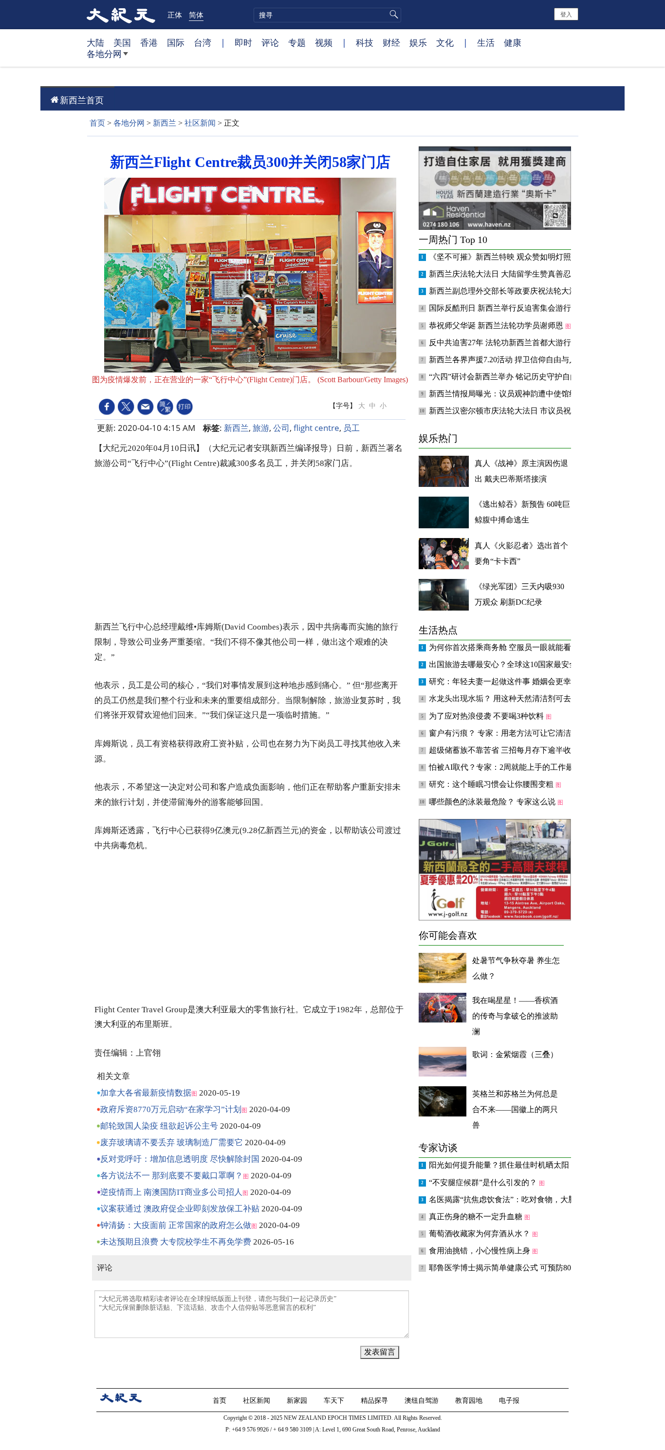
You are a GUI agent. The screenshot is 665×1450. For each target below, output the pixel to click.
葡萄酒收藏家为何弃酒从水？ (480, 1233)
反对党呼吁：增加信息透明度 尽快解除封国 (179, 1159)
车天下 (335, 1400)
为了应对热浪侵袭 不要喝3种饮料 (487, 716)
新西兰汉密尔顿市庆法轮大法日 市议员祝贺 (505, 411)
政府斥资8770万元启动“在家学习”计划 (170, 1109)
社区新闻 (200, 123)
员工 (351, 427)
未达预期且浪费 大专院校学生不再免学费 (175, 1241)
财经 (391, 42)
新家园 (298, 1400)
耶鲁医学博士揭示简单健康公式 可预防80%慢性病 (516, 1268)
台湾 (202, 42)
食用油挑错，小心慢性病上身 (480, 1250)
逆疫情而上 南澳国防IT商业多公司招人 (171, 1192)
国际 (176, 42)
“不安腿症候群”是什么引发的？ (484, 1182)
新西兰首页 (82, 100)
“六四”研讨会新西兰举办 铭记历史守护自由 (504, 376)
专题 (297, 42)
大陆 (95, 42)
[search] (327, 15)
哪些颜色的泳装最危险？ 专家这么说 (493, 802)
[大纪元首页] (121, 14)
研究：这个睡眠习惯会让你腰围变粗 (492, 784)
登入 (566, 14)
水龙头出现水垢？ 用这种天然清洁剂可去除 (505, 698)
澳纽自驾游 (423, 1400)
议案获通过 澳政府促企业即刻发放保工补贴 (179, 1208)
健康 (512, 42)
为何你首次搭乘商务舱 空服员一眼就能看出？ (509, 647)
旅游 (261, 427)
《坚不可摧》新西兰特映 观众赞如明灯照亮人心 (512, 257)
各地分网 (104, 53)
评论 (270, 42)
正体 (174, 14)
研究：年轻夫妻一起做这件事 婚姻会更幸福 (505, 681)
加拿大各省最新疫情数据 (145, 1092)
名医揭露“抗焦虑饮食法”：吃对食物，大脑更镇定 (515, 1199)
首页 (97, 123)
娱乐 (418, 42)
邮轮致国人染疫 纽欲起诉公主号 (159, 1126)
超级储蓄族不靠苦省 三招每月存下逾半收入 (505, 750)
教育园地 (469, 1400)
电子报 (510, 1400)
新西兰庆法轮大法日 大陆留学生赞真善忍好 (505, 274)
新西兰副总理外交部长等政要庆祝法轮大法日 (508, 291)
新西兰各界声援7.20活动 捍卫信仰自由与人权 (508, 359)
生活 (486, 42)
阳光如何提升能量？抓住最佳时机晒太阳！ (504, 1165)
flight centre (316, 427)
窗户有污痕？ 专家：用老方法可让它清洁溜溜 (509, 733)
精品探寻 (375, 1400)
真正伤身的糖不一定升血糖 (476, 1216)
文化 (445, 42)
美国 (122, 42)
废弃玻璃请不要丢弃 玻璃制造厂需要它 (171, 1142)
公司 (281, 427)
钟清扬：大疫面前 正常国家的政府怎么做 (175, 1225)
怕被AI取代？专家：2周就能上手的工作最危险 (510, 767)
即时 (243, 42)
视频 (323, 42)
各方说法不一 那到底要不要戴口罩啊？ (171, 1175)
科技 (364, 42)
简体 (196, 14)
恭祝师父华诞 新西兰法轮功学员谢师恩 (497, 325)
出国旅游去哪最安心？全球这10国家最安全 (504, 664)
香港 (149, 42)
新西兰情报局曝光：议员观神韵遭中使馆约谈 (508, 394)
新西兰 (164, 123)
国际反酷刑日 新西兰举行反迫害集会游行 (501, 308)
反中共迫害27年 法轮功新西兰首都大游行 (501, 342)
